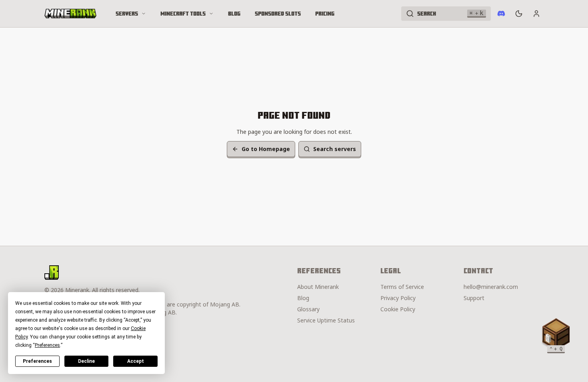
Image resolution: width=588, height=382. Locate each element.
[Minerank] (70, 13)
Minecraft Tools (183, 13)
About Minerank (318, 286)
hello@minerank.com (491, 286)
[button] (556, 334)
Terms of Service (402, 286)
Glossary (308, 309)
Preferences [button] (47, 345)
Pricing (324, 13)
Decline (86, 361)
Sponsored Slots (278, 13)
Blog (234, 13)
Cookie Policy (397, 309)
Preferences (37, 361)
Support (474, 298)
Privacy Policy (398, 298)
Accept (135, 361)
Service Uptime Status (326, 320)
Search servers (334, 149)
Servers (127, 13)
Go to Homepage (266, 149)
